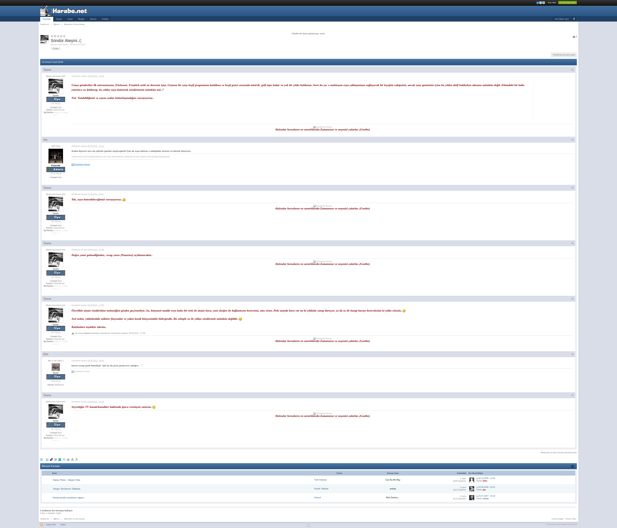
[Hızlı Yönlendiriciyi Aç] (574, 19)
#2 (572, 140)
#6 (572, 354)
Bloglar (81, 19)
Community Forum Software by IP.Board (561, 524)
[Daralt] (572, 466)
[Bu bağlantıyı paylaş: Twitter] (41, 459)
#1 (572, 70)
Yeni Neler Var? (561, 19)
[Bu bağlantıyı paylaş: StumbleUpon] (59, 459)
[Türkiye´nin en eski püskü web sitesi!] (69, 10)
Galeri (70, 19)
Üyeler (59, 19)
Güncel (317, 497)
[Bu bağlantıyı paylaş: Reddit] (55, 459)
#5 (572, 299)
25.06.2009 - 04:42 (486, 487)
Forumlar (47, 19)
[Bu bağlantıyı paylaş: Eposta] (64, 459)
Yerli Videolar (320, 480)
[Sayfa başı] (308, 525)
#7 (572, 395)
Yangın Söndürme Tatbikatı (66, 488)
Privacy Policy (570, 519)
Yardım (63, 525)
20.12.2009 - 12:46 (486, 478)
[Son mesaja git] (477, 478)
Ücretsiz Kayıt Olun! (567, 3)
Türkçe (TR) (51, 525)
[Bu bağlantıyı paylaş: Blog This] (76, 459)
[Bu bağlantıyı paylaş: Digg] (47, 459)
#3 (572, 188)
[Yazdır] (68, 459)
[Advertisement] (554, 101)
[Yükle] (72, 459)
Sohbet (105, 19)
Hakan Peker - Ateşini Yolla (66, 480)
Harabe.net (44, 519)
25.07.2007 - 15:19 (486, 496)
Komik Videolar (321, 488)
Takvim (93, 19)
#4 (572, 243)
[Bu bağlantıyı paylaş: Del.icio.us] (51, 459)
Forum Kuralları (558, 519)
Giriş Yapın (552, 3)
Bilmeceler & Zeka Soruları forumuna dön (559, 452)
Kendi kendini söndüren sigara (68, 497)
